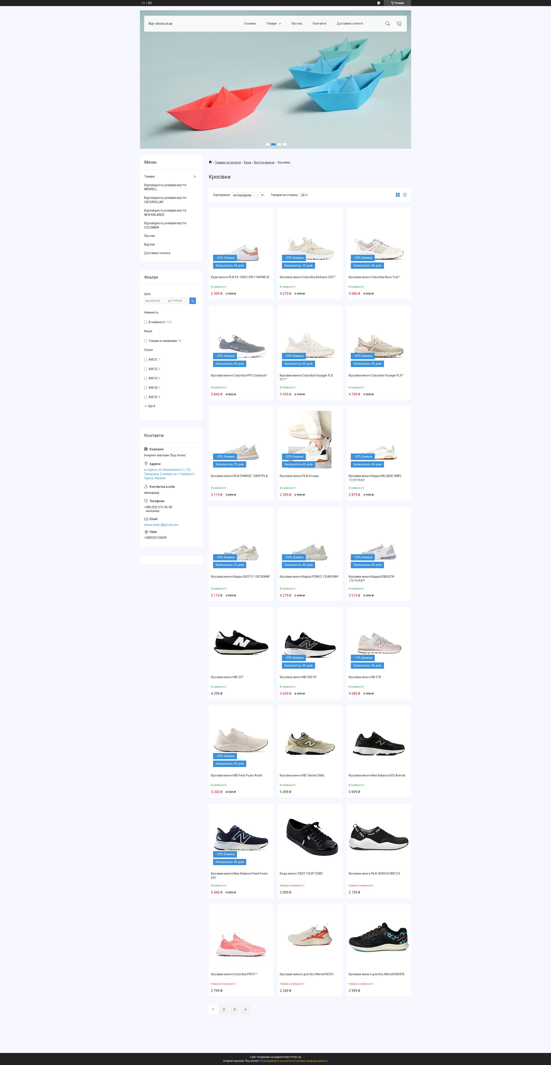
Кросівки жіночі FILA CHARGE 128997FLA (239, 476)
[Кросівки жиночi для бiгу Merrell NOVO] (310, 938)
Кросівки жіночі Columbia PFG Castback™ (239, 375)
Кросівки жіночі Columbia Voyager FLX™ (376, 375)
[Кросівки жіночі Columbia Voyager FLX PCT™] (310, 339)
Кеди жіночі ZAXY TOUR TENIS (301, 873)
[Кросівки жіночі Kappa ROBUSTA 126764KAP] (379, 540)
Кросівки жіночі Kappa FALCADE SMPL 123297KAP (375, 478)
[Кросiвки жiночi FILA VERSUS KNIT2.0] (379, 837)
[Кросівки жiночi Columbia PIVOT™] (241, 938)
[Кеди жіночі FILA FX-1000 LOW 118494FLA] (241, 241)
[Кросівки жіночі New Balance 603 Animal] (379, 739)
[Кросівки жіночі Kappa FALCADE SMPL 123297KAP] (379, 439)
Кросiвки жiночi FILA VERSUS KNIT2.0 (374, 873)
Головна (250, 23)
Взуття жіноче (264, 162)
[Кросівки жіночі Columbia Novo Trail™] (379, 241)
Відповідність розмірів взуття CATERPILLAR (165, 200)
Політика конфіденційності (311, 1060)
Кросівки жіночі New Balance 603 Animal (377, 775)
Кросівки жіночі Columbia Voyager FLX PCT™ (306, 377)
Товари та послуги (228, 162)
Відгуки (149, 244)
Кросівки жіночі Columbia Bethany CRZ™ (308, 277)
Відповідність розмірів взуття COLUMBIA (165, 225)
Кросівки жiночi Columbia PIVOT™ (234, 974)
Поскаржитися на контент (277, 1060)
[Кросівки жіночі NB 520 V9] (310, 641)
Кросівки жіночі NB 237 (227, 677)
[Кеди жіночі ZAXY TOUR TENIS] (310, 837)
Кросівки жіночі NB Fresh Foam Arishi (236, 775)
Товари (271, 23)
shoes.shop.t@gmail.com (161, 524)
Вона (247, 162)
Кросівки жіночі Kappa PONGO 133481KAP (309, 576)
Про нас (296, 23)
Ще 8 (151, 406)
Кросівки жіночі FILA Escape (299, 476)
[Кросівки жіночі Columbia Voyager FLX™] (379, 339)
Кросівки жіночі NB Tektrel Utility (302, 775)
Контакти (319, 23)
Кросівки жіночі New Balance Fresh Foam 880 (239, 876)
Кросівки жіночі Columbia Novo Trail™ (374, 277)
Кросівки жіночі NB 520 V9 (298, 677)
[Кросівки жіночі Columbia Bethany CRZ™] (310, 241)
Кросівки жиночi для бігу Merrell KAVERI (376, 974)
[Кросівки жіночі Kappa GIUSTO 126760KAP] (241, 540)
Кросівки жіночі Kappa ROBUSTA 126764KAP (371, 579)
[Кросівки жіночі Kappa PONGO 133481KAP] (310, 540)
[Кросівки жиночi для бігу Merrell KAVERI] (379, 938)
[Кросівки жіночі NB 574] (379, 641)
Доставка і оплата (350, 23)
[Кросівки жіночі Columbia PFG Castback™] (241, 339)
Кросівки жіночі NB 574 (365, 677)
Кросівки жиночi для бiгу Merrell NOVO (307, 974)
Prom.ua (296, 1057)
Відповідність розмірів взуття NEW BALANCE (165, 212)
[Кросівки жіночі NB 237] (241, 641)
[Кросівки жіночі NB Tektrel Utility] (310, 739)
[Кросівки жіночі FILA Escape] (310, 439)
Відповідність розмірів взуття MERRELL (165, 187)
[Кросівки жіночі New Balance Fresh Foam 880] (241, 837)
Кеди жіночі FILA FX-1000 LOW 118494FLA (240, 277)
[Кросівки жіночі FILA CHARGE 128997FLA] (241, 439)
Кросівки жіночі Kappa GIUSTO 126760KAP (240, 576)
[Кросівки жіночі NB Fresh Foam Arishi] (241, 739)
